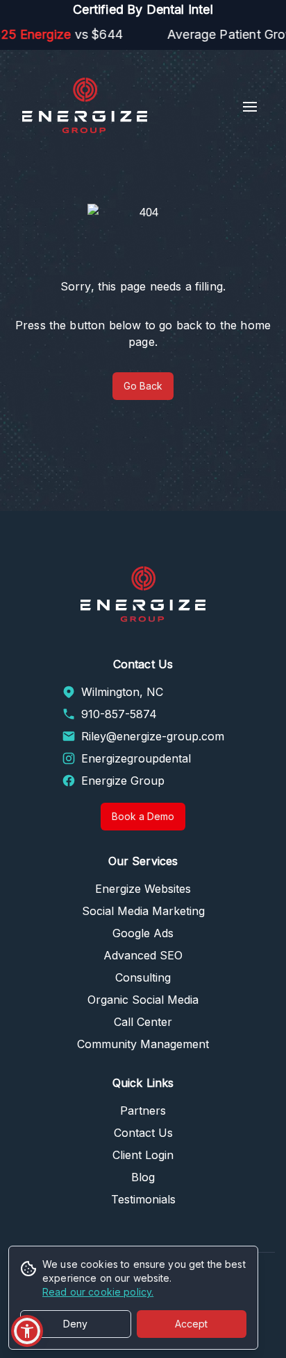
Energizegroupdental (136, 758)
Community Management (143, 1044)
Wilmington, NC (122, 692)
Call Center (143, 1022)
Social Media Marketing (143, 911)
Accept (191, 1324)
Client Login (143, 1155)
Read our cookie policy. (97, 1292)
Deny (75, 1324)
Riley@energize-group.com (152, 736)
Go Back (143, 386)
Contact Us (143, 1133)
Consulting (143, 977)
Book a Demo (143, 816)
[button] (27, 1331)
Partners (143, 1110)
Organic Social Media (143, 1000)
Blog (143, 1177)
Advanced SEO (143, 955)
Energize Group (123, 780)
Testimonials (143, 1199)
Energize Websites (143, 889)
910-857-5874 (119, 714)
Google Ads (143, 933)
